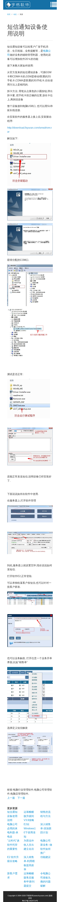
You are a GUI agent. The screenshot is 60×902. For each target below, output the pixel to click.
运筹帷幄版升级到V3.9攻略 (29, 816)
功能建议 (45, 857)
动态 (15, 14)
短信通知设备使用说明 (12, 816)
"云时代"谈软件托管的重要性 (13, 844)
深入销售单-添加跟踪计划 (45, 828)
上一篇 (11, 797)
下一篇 (21, 797)
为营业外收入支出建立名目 (29, 844)
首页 (8, 14)
